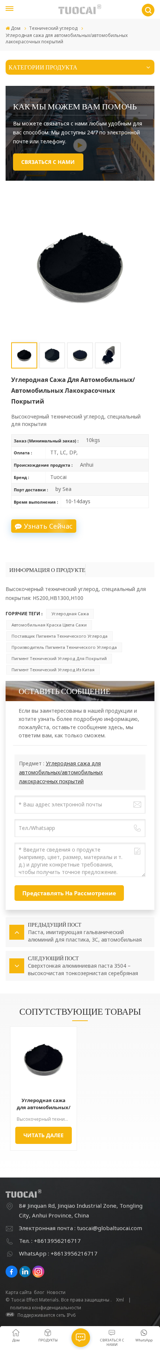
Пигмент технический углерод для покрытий (59, 658)
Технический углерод (53, 28)
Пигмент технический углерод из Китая (53, 669)
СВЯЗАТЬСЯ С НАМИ (48, 161)
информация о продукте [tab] (47, 569)
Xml (120, 1300)
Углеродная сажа (70, 613)
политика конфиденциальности (45, 1307)
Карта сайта (19, 1292)
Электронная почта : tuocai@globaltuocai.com (80, 1228)
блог (39, 1292)
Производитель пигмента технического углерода (64, 647)
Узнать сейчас (48, 526)
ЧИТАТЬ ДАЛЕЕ (43, 1135)
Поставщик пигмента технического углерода (60, 636)
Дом (15, 28)
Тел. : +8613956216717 (50, 1240)
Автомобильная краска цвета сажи (49, 625)
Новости (56, 1292)
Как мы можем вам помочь (75, 106)
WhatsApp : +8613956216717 (58, 1253)
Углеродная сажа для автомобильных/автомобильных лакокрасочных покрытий (61, 772)
